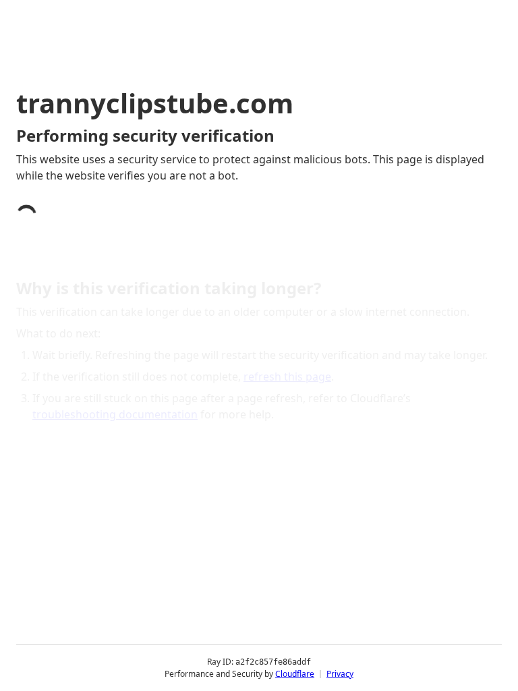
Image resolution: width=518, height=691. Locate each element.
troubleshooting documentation (115, 414)
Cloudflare (294, 674)
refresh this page (287, 376)
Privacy (339, 674)
